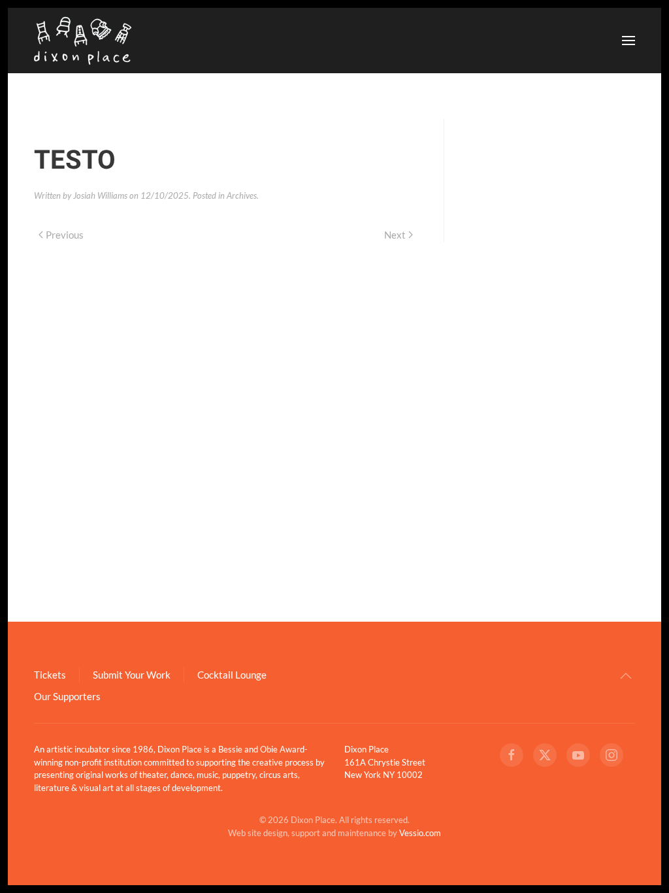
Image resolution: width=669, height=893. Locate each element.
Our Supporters (67, 696)
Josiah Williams (100, 195)
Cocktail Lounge (232, 675)
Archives (242, 195)
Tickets (50, 675)
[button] (628, 40)
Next (395, 235)
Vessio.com (420, 833)
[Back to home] (83, 40)
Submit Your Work (132, 675)
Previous (65, 235)
